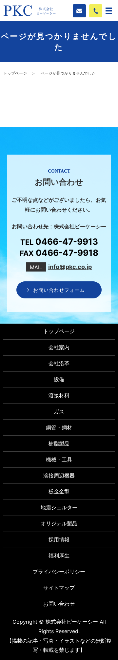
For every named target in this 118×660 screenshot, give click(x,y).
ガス (59, 411)
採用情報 (59, 539)
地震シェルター (59, 507)
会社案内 (59, 347)
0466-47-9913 (66, 241)
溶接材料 (59, 395)
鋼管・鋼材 (59, 427)
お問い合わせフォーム (59, 290)
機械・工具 (59, 459)
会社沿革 (59, 363)
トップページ (15, 73)
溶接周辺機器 (59, 475)
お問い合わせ (59, 603)
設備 (59, 379)
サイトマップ (59, 587)
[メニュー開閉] (109, 11)
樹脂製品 (59, 443)
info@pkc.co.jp (70, 266)
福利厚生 (59, 555)
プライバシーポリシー (59, 571)
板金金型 (59, 491)
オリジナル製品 (59, 523)
